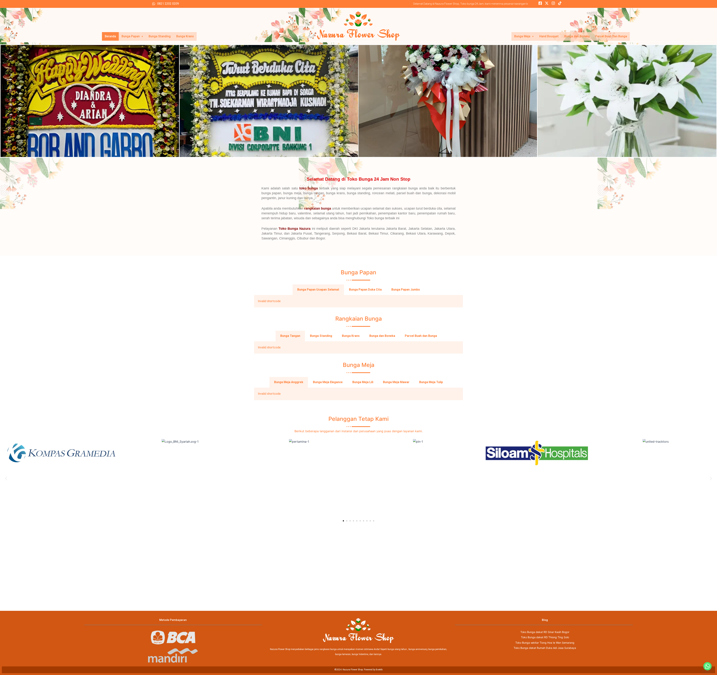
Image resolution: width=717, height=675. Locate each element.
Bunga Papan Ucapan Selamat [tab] (318, 289)
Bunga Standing (160, 36)
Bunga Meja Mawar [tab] (396, 382)
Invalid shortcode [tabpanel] (269, 301)
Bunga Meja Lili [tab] (362, 382)
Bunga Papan (131, 36)
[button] (6, 478)
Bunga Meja (522, 36)
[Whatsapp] (707, 666)
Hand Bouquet (549, 36)
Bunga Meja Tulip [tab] (431, 382)
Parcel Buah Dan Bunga (611, 36)
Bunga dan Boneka (577, 36)
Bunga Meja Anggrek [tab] (288, 382)
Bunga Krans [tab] (351, 336)
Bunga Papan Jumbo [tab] (405, 289)
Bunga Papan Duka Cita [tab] (365, 289)
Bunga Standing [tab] (321, 336)
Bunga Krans (185, 36)
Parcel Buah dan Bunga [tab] (421, 336)
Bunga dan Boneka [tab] (382, 336)
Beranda (110, 36)
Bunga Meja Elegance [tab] (328, 382)
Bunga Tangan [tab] (290, 336)
